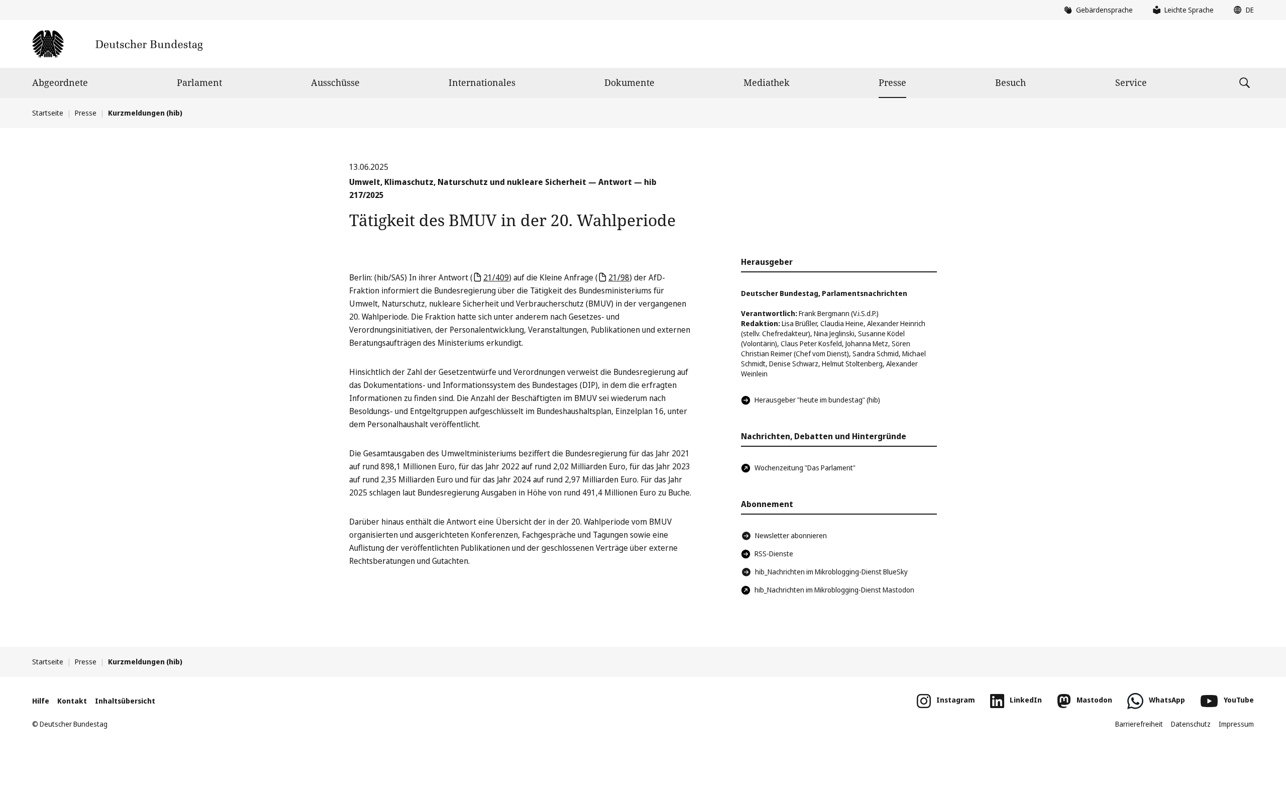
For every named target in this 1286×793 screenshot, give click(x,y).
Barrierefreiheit (1139, 724)
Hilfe (40, 701)
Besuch (1010, 82)
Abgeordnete (60, 82)
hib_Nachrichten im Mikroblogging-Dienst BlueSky (831, 571)
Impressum (1236, 724)
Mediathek (766, 82)
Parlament (199, 82)
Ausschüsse (335, 82)
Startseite (47, 113)
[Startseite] (117, 44)
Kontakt (72, 701)
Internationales (482, 82)
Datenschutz (1191, 724)
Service (1131, 82)
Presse (892, 82)
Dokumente (629, 82)
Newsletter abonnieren (791, 535)
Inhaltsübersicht (125, 701)
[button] (1241, 10)
